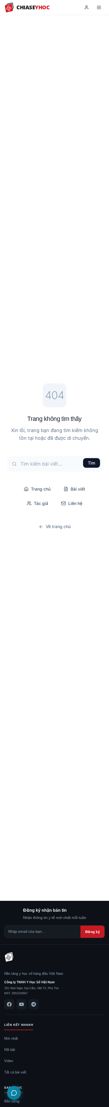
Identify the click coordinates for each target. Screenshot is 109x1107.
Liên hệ (75, 503)
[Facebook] (9, 1004)
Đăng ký (92, 932)
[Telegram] (34, 1004)
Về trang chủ (58, 526)
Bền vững (11, 1101)
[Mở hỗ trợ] (14, 1093)
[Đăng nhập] (86, 7)
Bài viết (78, 489)
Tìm (91, 463)
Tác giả (41, 503)
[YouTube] (21, 1004)
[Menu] (99, 7)
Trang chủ (41, 489)
